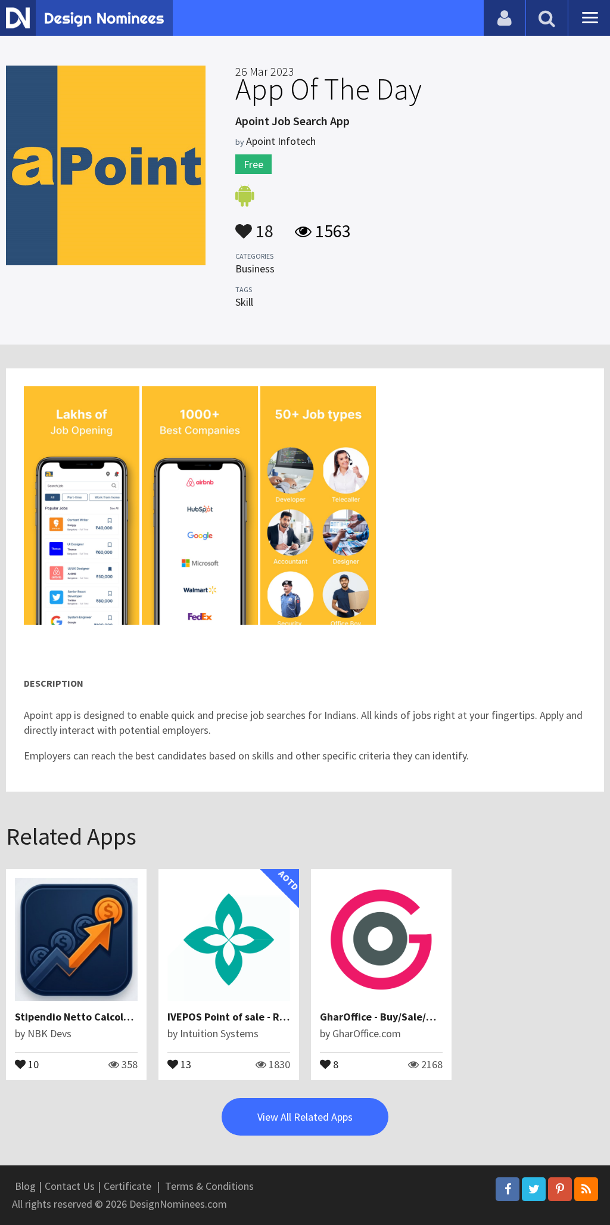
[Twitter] (534, 1189)
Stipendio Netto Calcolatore (82, 1017)
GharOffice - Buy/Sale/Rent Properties (411, 1017)
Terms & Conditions (209, 1186)
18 (262, 225)
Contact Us (70, 1186)
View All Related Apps (305, 1117)
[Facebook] (507, 1189)
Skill (244, 302)
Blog (25, 1186)
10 (32, 1063)
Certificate (127, 1186)
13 (184, 1063)
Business (255, 268)
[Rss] (586, 1189)
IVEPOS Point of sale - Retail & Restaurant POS (278, 1017)
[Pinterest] (560, 1189)
